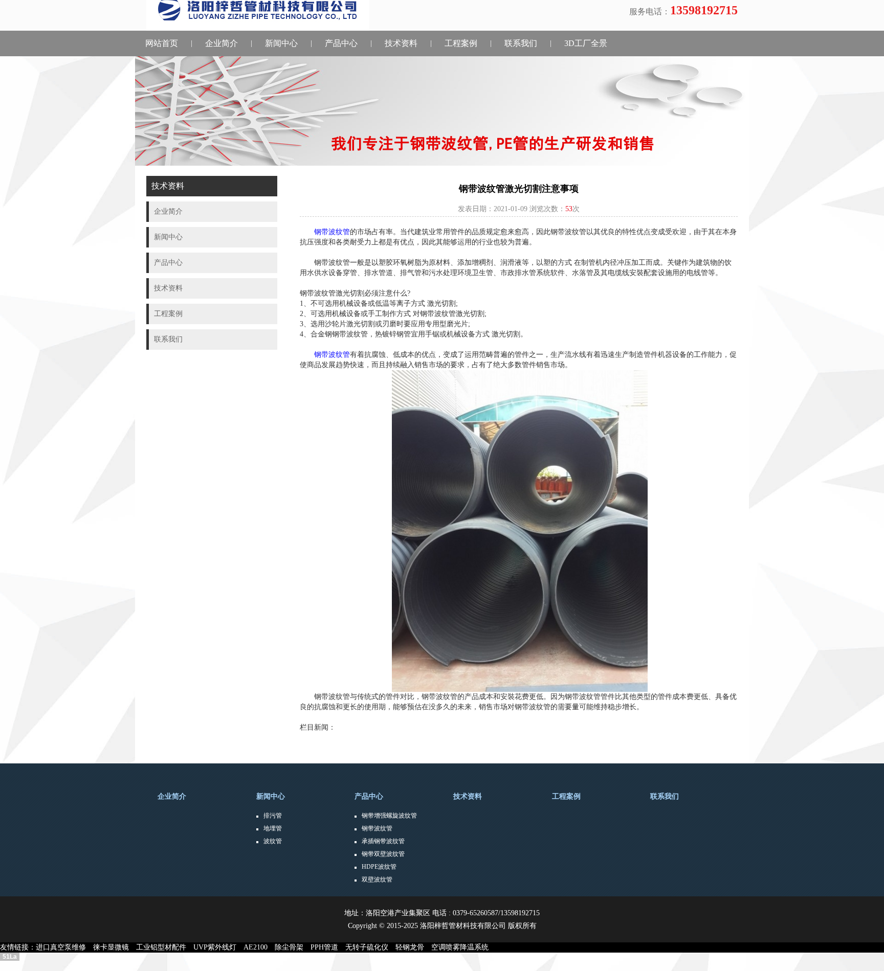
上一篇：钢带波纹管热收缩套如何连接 (361, 737)
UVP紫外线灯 (218, 947)
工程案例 (461, 43)
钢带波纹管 (377, 828)
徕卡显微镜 (114, 947)
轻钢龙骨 (413, 947)
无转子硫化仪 (370, 947)
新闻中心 (281, 43)
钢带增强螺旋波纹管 (389, 815)
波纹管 (272, 841)
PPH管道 (328, 947)
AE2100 (259, 947)
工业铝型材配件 (164, 947)
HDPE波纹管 (379, 866)
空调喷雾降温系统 (463, 947)
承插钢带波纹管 (383, 841)
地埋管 (272, 828)
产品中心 (341, 43)
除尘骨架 (293, 947)
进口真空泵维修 (64, 947)
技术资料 (401, 43)
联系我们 (520, 43)
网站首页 (161, 43)
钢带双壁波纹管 (383, 853)
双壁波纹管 (377, 879)
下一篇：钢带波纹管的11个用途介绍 (357, 748)
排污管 (272, 815)
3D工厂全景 (585, 43)
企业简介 (221, 43)
